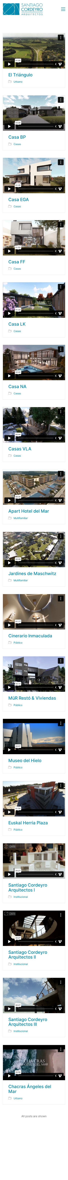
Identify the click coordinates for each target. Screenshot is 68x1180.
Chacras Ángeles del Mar (29, 1089)
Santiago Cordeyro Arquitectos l (27, 887)
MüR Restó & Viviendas (32, 698)
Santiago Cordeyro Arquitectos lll (27, 1022)
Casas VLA (19, 449)
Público (18, 642)
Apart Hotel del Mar (28, 511)
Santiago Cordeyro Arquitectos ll (27, 955)
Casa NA (17, 386)
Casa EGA (18, 199)
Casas (17, 144)
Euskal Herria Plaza (28, 822)
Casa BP (17, 137)
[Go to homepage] (23, 9)
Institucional (21, 896)
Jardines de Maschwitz (32, 573)
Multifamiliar (21, 518)
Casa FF (16, 262)
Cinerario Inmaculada (30, 635)
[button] (63, 9)
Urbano (18, 81)
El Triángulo (20, 75)
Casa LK (17, 324)
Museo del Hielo (24, 760)
